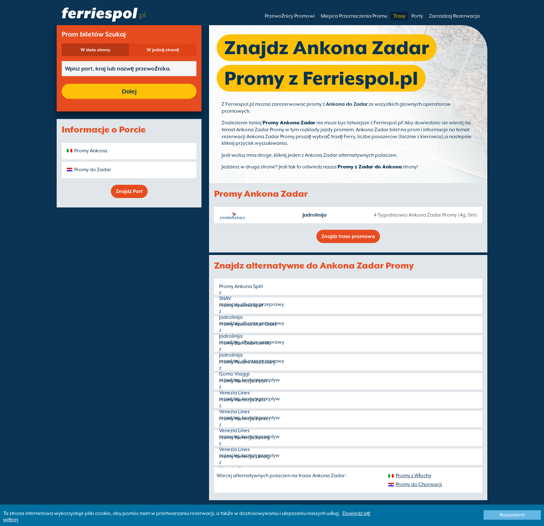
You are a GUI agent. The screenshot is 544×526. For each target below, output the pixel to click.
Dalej (129, 91)
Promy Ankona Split (241, 286)
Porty (417, 16)
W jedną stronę (163, 49)
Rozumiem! (512, 515)
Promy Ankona (90, 151)
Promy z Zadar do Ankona (369, 167)
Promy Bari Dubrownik (244, 343)
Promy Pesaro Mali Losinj (247, 362)
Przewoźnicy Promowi (290, 16)
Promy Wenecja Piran (243, 381)
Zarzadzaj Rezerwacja (454, 16)
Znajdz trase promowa (348, 236)
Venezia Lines (234, 393)
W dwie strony (95, 49)
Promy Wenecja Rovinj (244, 437)
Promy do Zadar (92, 170)
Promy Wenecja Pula (242, 400)
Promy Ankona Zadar (289, 123)
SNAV (225, 298)
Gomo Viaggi (234, 374)
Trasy (399, 16)
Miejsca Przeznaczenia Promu (354, 16)
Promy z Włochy (413, 475)
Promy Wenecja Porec (243, 418)
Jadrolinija (314, 215)
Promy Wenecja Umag (244, 456)
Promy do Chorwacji (419, 484)
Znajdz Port (129, 191)
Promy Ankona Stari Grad (247, 324)
